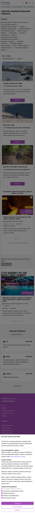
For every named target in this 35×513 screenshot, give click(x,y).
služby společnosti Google (17, 456)
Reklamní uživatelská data (10, 495)
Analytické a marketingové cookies (13, 491)
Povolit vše (17, 503)
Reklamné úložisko (8, 493)
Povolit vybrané (17, 507)
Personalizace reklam (9, 498)
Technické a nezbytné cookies (12, 489)
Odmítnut (17, 510)
